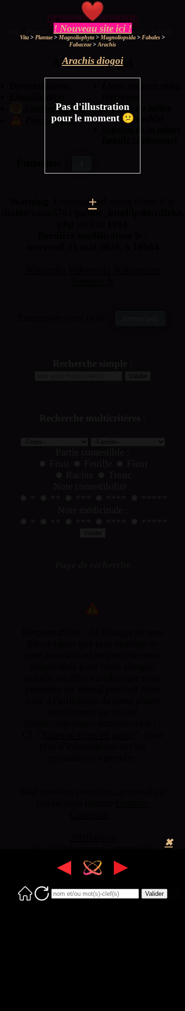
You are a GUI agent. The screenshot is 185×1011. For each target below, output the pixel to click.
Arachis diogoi (92, 60)
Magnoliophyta (76, 37)
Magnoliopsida (118, 37)
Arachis (107, 44)
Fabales (151, 37)
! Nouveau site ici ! (93, 28)
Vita (24, 37)
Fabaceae (80, 44)
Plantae (44, 37)
